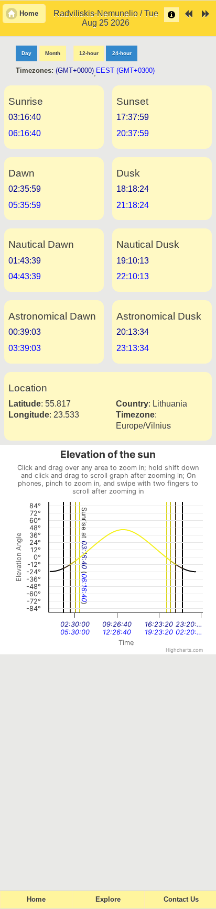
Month (52, 53)
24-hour (122, 53)
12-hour (89, 53)
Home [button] (28, 13)
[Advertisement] (108, 767)
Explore (108, 899)
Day (26, 53)
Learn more (171, 14)
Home (36, 899)
